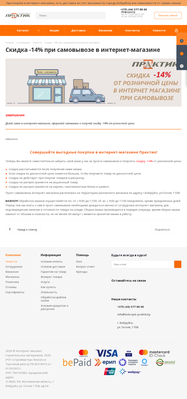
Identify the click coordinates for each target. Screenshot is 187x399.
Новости (11, 261)
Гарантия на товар (53, 271)
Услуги (45, 282)
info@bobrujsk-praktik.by (133, 314)
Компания (13, 255)
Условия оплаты (51, 261)
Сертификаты (14, 292)
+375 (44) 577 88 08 (133, 9)
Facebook (124, 289)
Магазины (12, 277)
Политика (12, 282)
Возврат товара (51, 277)
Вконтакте (115, 289)
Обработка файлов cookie (53, 298)
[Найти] (101, 15)
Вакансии (11, 271)
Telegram (142, 289)
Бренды (81, 271)
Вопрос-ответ (85, 266)
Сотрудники (13, 266)
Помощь (82, 255)
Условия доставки (53, 266)
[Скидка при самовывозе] (93, 82)
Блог (79, 261)
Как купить (48, 287)
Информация (51, 255)
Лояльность (49, 292)
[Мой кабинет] (176, 30)
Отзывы (10, 287)
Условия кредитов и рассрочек (54, 307)
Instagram (133, 289)
